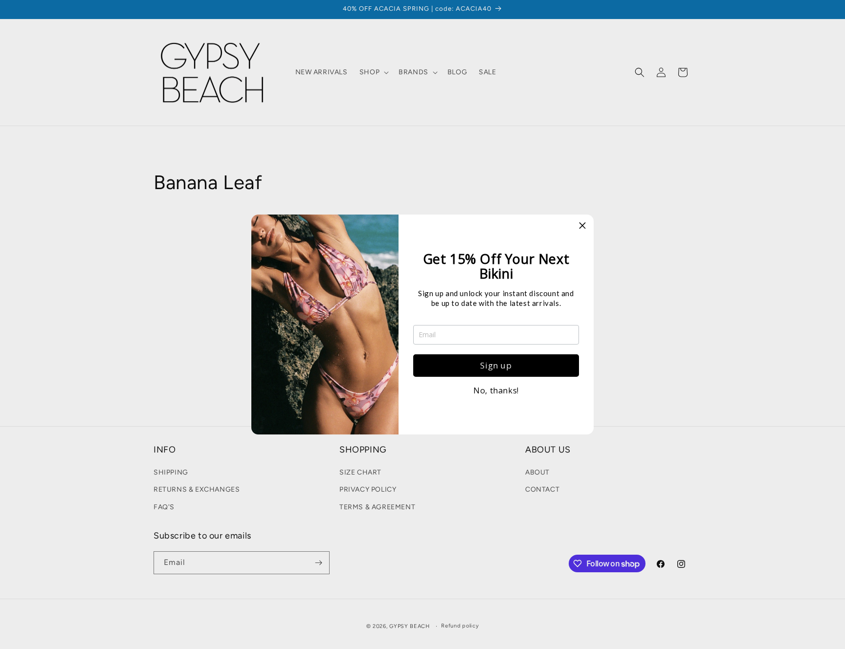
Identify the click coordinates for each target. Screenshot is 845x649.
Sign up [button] (495, 365)
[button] (582, 226)
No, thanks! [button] (496, 390)
